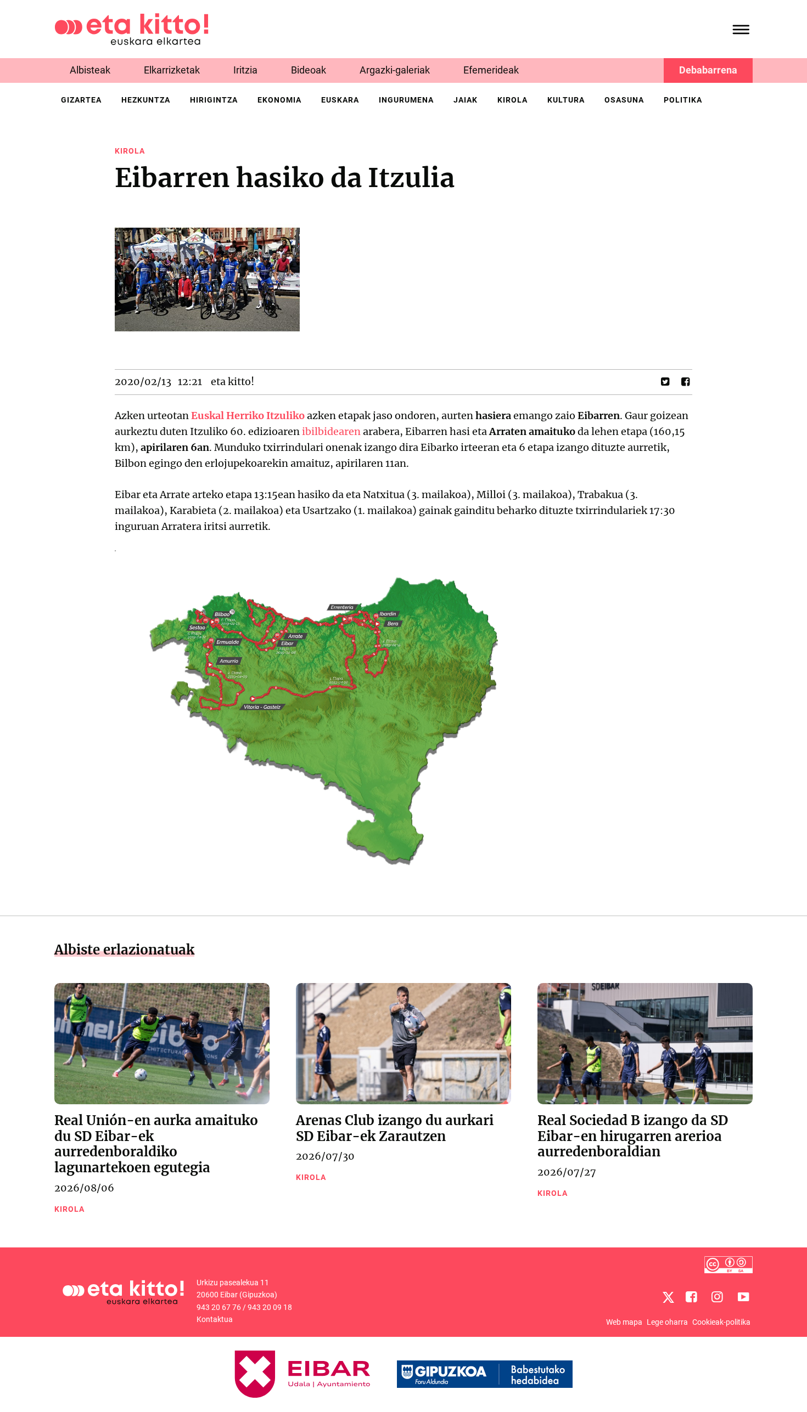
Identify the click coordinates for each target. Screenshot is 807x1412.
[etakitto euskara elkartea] (131, 28)
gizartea (81, 99)
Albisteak (90, 70)
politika (683, 99)
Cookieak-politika (721, 1322)
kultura (566, 99)
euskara (340, 99)
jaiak (465, 99)
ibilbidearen (331, 431)
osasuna (624, 99)
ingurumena (406, 99)
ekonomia (279, 99)
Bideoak (308, 70)
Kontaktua (215, 1319)
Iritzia (245, 70)
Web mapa (624, 1322)
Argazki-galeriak (395, 70)
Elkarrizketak (172, 70)
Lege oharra (667, 1322)
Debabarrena (708, 70)
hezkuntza (145, 99)
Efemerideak (491, 70)
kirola (512, 99)
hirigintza (214, 99)
